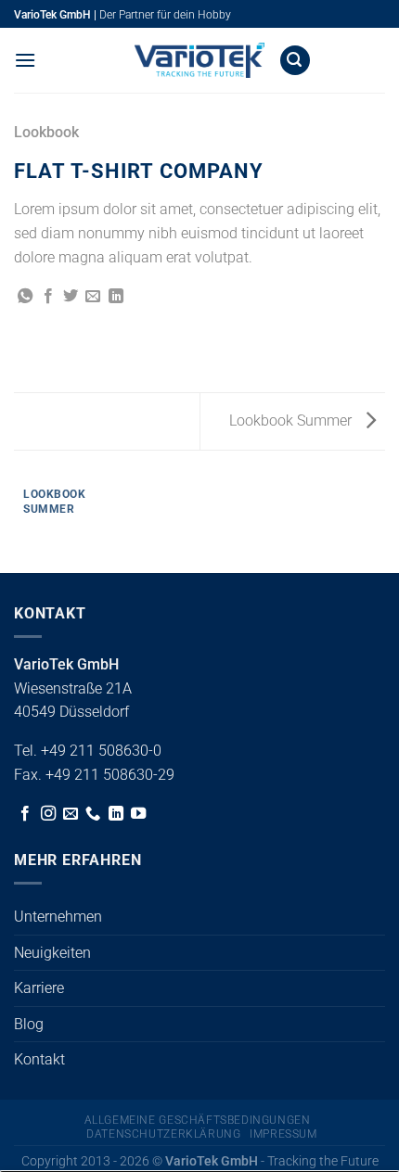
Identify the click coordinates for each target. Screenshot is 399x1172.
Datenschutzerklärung (163, 1133)
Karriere (39, 988)
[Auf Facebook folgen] (25, 814)
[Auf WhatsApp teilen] (25, 296)
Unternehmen (58, 916)
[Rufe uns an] (92, 814)
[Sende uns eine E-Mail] (70, 814)
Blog (29, 1024)
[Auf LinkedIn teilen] (116, 296)
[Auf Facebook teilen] (48, 296)
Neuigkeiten (52, 953)
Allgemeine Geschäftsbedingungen (197, 1120)
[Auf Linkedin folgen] (116, 814)
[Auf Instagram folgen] (48, 814)
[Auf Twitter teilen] (70, 296)
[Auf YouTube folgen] (138, 814)
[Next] (69, 519)
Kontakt (39, 1059)
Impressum (283, 1133)
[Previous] (18, 519)
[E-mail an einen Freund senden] (92, 296)
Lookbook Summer (292, 420)
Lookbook (46, 132)
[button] (25, 60)
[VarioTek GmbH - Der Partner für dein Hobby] (199, 60)
